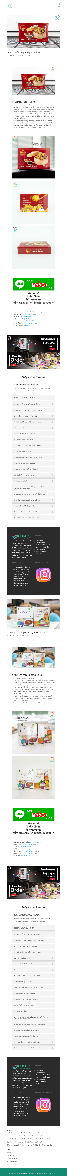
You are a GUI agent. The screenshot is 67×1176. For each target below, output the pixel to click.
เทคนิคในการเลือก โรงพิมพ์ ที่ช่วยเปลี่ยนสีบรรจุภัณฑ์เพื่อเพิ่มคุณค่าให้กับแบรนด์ (31, 1133)
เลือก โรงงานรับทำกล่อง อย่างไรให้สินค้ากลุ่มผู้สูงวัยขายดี (24, 1142)
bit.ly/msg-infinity (24, 319)
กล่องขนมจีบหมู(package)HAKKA (23, 52)
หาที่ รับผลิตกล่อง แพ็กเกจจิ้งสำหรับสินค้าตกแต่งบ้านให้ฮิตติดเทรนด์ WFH (29, 1139)
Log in (9, 1152)
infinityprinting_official (29, 314)
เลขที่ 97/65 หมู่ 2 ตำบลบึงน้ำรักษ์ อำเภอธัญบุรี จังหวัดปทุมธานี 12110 (22, 574)
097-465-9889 (29, 321)
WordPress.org (12, 1162)
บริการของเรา (40, 549)
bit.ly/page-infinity (26, 316)
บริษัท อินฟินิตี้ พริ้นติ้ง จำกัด (21, 567)
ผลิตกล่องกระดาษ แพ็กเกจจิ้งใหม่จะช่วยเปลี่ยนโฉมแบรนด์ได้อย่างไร (27, 1136)
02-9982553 (27, 325)
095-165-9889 (29, 323)
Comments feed (12, 1159)
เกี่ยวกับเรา (39, 540)
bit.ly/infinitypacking (35, 312)
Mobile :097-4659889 (20, 585)
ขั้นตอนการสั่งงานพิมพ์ (43, 545)
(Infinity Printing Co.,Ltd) (21, 570)
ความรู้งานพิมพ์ (41, 551)
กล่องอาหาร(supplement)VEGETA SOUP (27, 632)
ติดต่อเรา (39, 554)
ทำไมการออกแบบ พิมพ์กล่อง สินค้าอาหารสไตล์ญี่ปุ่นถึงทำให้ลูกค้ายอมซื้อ (29, 1145)
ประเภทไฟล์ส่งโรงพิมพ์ (43, 547)
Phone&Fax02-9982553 (20, 583)
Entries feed (11, 1155)
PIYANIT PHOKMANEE (14, 55)
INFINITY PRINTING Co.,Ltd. (31, 1173)
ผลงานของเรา (40, 542)
